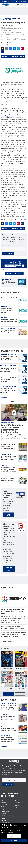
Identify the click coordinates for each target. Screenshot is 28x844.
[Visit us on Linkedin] (9, 796)
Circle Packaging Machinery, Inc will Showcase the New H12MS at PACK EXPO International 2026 (13, 634)
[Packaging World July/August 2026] (7, 659)
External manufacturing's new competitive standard (8, 728)
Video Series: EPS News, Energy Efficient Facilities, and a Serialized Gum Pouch (12, 428)
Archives (20, 694)
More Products (8, 642)
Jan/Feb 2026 (21, 688)
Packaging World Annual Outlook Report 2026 (9, 282)
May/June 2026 (20, 668)
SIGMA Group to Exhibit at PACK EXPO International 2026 (12, 612)
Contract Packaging (7, 725)
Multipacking (5, 735)
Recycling (7, 19)
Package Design (6, 443)
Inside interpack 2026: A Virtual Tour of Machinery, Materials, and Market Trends (8, 707)
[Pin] (22, 48)
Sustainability (5, 306)
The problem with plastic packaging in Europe (8, 310)
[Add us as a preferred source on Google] (2, 51)
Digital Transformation (9, 703)
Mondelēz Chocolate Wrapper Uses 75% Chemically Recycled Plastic (8, 469)
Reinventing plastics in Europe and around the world (9, 321)
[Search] (21, 4)
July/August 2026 (7, 668)
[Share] (10, 48)
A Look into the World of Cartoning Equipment (8, 379)
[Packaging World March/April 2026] (7, 679)
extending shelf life (7, 116)
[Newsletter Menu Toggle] (18, 4)
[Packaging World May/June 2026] (21, 659)
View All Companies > (14, 273)
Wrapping (4, 465)
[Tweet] (18, 48)
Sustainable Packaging (10, 18)
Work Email (6, 246)
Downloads (5, 714)
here (24, 219)
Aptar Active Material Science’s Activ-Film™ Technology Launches (12, 627)
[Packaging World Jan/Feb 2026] (21, 679)
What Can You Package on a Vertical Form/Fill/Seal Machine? (9, 358)
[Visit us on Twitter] (5, 796)
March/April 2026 (7, 688)
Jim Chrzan (7, 42)
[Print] (2, 48)
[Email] (6, 48)
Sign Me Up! (8, 253)
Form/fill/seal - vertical (9, 354)
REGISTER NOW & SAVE (9, 569)
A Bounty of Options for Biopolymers (8, 331)
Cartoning (4, 376)
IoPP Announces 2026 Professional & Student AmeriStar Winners (9, 458)
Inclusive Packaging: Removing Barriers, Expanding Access (8, 718)
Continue (14, 840)
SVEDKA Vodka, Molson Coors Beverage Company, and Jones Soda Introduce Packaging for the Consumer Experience (9, 446)
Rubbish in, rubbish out (9, 298)
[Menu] (25, 4)
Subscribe (8, 694)
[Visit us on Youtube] (12, 796)
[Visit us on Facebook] (2, 796)
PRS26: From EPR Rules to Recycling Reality (9, 479)
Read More (8, 514)
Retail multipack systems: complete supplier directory (7, 739)
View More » (5, 397)
